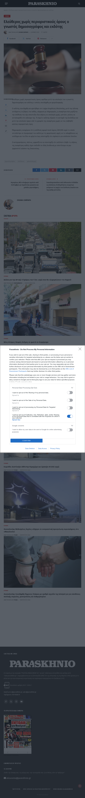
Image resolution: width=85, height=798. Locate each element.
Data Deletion (30, 448)
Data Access (42, 448)
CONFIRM (26, 440)
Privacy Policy (55, 448)
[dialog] (42, 399)
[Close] (81, 350)
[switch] (70, 392)
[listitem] (42, 388)
